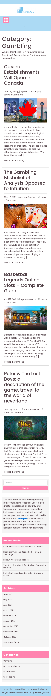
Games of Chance (11, 666)
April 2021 (7, 605)
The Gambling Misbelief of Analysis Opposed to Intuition (25, 180)
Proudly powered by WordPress (20, 689)
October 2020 (9, 637)
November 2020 (10, 631)
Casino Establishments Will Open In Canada (22, 74)
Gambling (19, 160)
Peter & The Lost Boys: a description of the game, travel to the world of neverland (24, 387)
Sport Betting (9, 677)
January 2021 (9, 621)
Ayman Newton (28, 91)
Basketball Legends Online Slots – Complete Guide (24, 282)
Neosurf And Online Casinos (16, 560)
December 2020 (10, 626)
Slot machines (9, 671)
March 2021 (8, 610)
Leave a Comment (13, 94)
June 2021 (7, 594)
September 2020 (11, 642)
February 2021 (9, 615)
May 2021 (7, 599)
